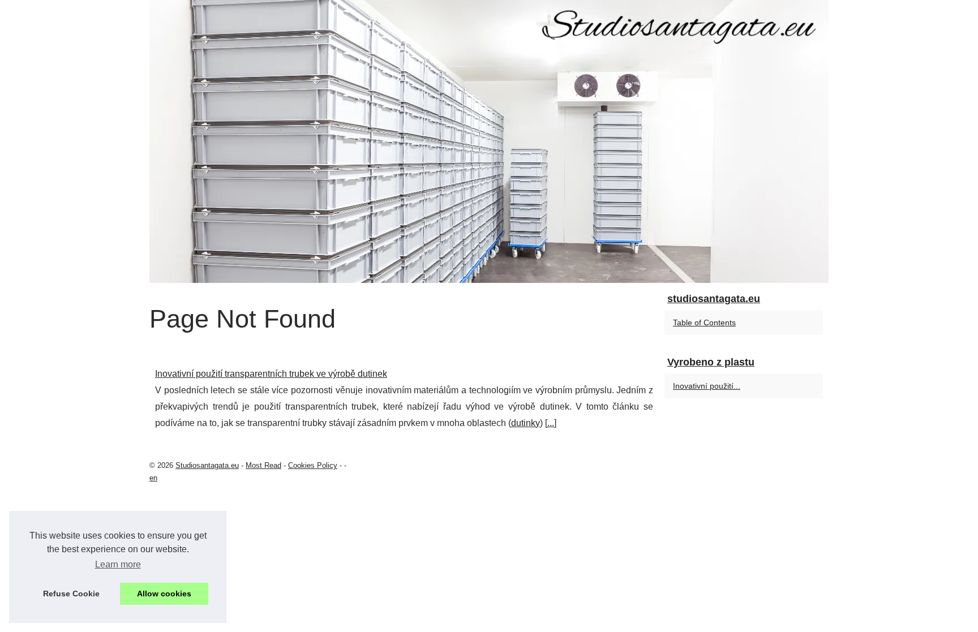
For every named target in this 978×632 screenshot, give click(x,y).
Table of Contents (704, 322)
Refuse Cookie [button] (71, 593)
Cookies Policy (312, 465)
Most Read (263, 465)
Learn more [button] (118, 564)
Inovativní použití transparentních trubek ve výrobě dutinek (271, 374)
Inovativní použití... (706, 385)
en (153, 478)
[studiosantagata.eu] (489, 141)
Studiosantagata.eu (207, 465)
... (550, 423)
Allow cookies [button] (164, 593)
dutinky (525, 423)
